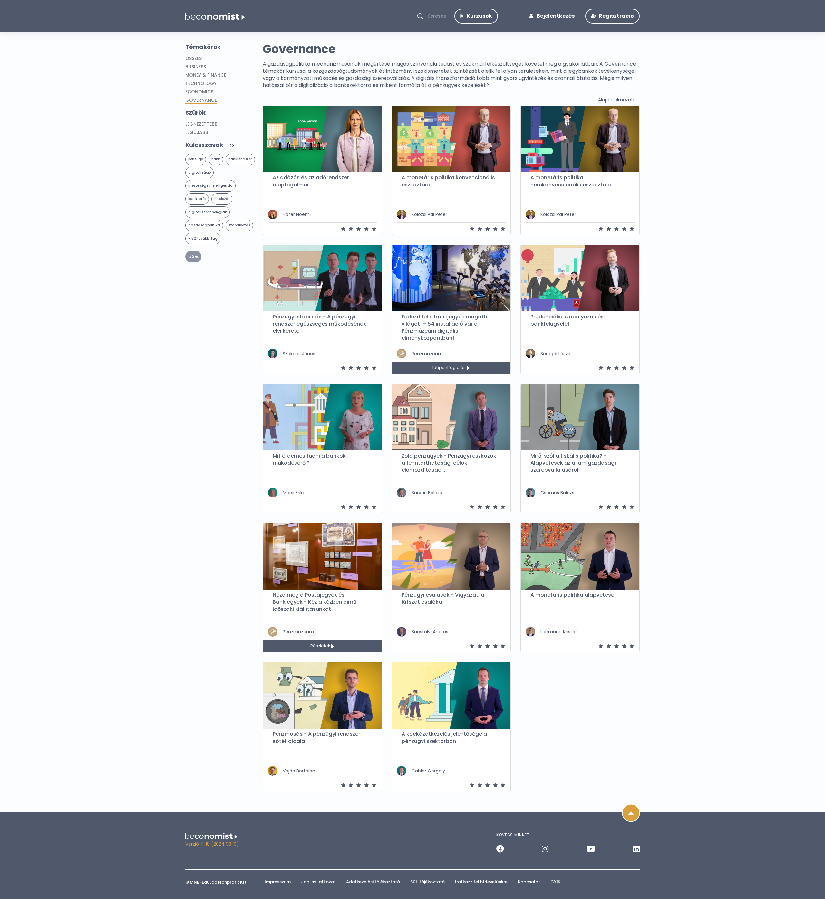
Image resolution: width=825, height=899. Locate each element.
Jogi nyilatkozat (318, 882)
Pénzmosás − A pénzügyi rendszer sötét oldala (316, 738)
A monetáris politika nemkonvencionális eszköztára (571, 181)
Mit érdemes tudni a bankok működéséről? (309, 459)
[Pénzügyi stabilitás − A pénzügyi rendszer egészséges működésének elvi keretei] (322, 278)
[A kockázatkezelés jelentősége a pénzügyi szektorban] (451, 695)
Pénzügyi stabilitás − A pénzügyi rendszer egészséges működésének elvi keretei (319, 324)
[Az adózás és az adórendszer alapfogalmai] (322, 139)
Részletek (320, 645)
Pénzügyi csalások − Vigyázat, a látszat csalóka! (443, 598)
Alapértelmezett (616, 100)
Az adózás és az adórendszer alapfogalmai (311, 181)
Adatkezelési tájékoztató (373, 882)
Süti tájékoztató (427, 882)
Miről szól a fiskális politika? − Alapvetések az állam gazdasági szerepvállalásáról (573, 463)
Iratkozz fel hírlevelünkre (481, 882)
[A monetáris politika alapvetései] (580, 556)
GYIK (555, 882)
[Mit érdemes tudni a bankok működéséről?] (322, 417)
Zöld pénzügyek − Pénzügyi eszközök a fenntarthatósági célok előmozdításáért (449, 463)
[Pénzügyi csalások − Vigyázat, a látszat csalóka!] (451, 556)
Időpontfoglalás (449, 367)
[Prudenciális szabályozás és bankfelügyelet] (580, 278)
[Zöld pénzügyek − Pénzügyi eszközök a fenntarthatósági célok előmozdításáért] (451, 417)
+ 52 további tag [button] (203, 238)
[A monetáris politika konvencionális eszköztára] (451, 139)
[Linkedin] (636, 849)
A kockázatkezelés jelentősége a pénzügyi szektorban (444, 738)
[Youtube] (591, 849)
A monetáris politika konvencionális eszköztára (448, 181)
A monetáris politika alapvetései (573, 595)
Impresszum (278, 882)
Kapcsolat (529, 882)
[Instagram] (545, 849)
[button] (221, 144)
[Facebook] (500, 849)
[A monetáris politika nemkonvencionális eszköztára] (580, 139)
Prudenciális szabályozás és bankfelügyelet (567, 320)
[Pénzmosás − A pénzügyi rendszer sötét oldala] (322, 695)
